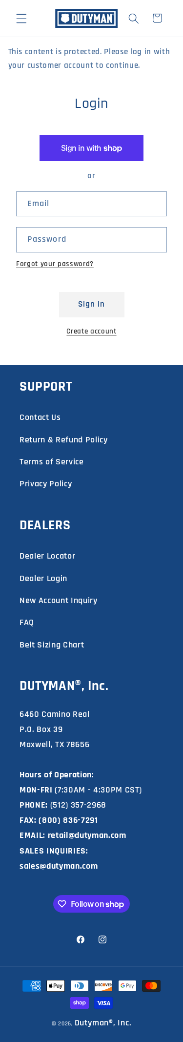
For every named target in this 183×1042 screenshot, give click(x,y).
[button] (21, 18)
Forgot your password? (55, 264)
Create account (91, 331)
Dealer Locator (47, 556)
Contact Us (40, 417)
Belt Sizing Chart (52, 644)
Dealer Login (43, 578)
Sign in (91, 304)
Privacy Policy (46, 483)
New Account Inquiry (59, 600)
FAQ (27, 622)
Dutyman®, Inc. (103, 1022)
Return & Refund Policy (64, 439)
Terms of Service (52, 461)
